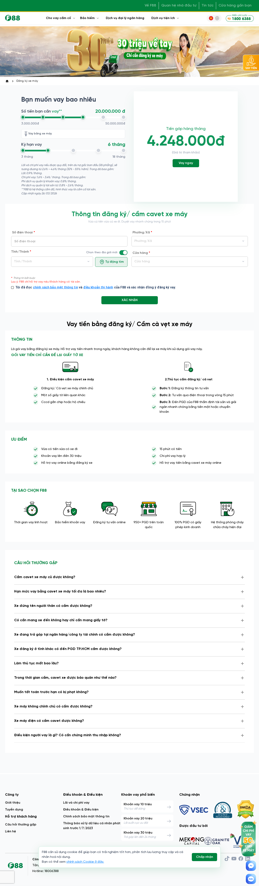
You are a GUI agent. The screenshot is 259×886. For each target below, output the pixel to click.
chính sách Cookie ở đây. (85, 862)
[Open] (88, 261)
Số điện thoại (23, 232)
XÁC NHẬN (130, 300)
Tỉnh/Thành (21, 251)
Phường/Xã (142, 232)
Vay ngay (186, 163)
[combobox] (52, 261)
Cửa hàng (141, 253)
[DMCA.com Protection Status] (245, 809)
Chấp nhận (204, 857)
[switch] (125, 252)
